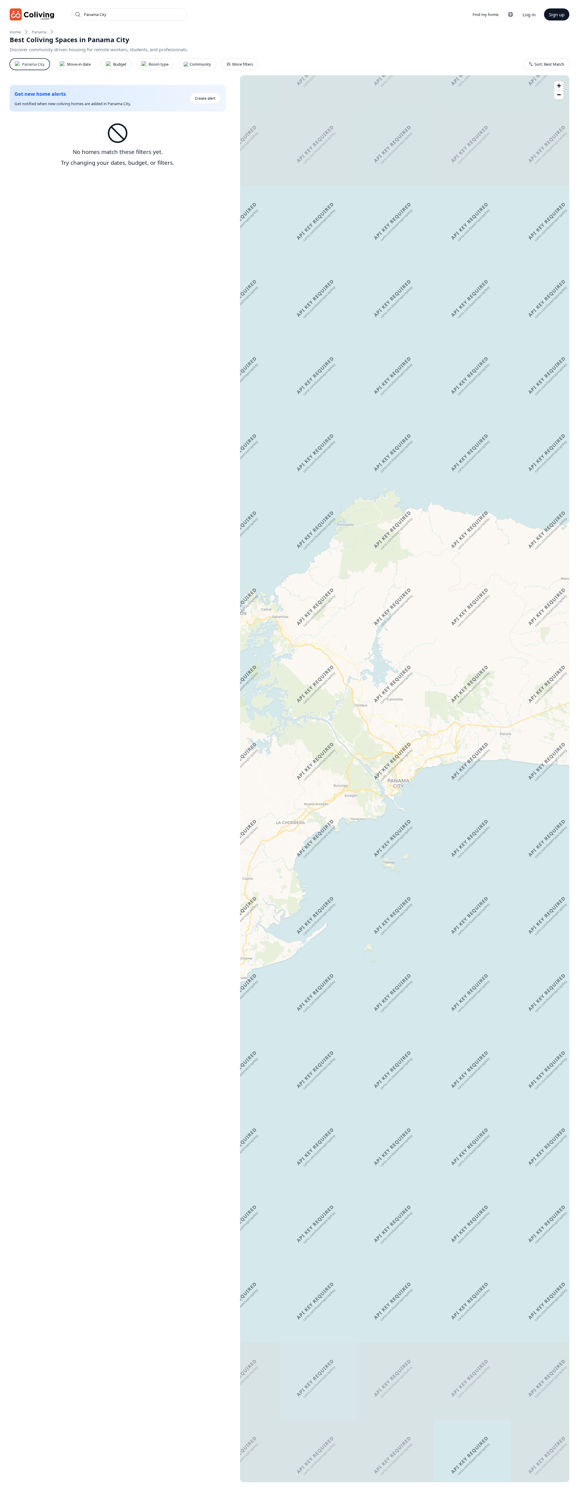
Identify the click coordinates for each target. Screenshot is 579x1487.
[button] (558, 85)
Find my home (485, 14)
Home (15, 32)
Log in (529, 14)
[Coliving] (32, 14)
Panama (39, 32)
